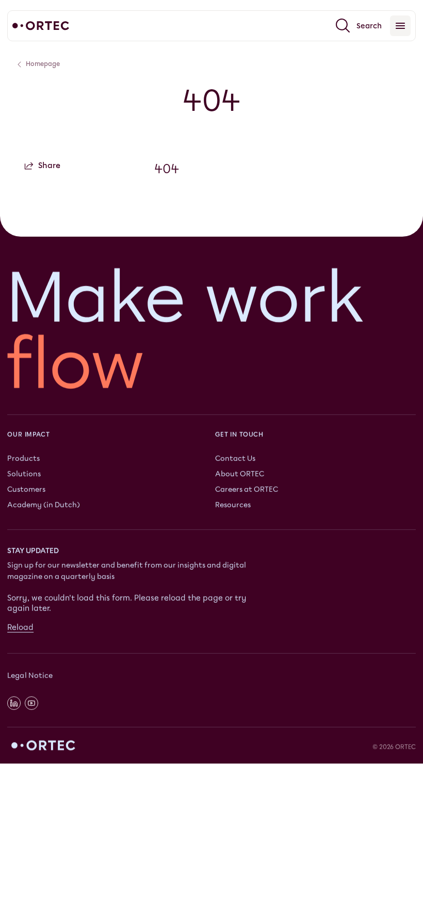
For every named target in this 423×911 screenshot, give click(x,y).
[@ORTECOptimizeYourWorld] (31, 702)
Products (23, 458)
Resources (233, 504)
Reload (20, 627)
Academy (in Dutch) (43, 504)
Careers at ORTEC (246, 489)
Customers (26, 489)
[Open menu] (400, 25)
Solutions (24, 473)
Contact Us (235, 458)
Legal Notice (30, 675)
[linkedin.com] (14, 702)
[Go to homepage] (40, 26)
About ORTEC (239, 473)
